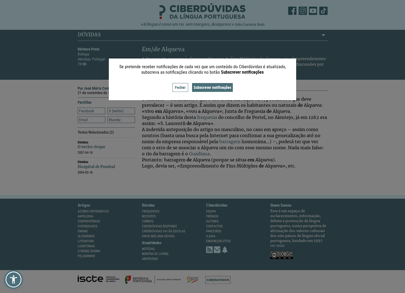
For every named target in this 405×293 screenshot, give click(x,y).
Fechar (180, 87)
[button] (13, 279)
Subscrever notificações (212, 87)
